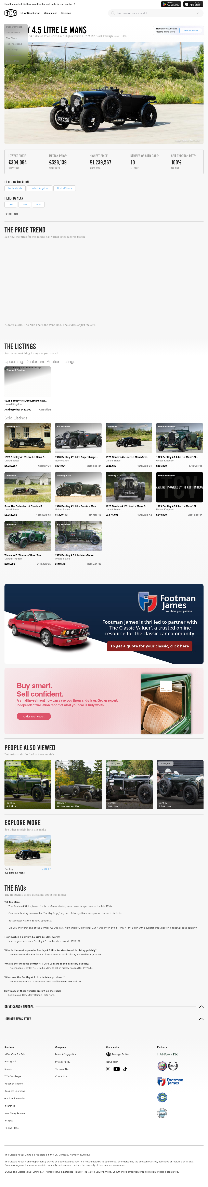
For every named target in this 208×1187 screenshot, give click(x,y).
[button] (50, 13)
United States (64, 188)
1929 (24, 204)
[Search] (113, 13)
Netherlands (15, 188)
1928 (10, 204)
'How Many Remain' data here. (38, 994)
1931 (38, 204)
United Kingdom (39, 188)
